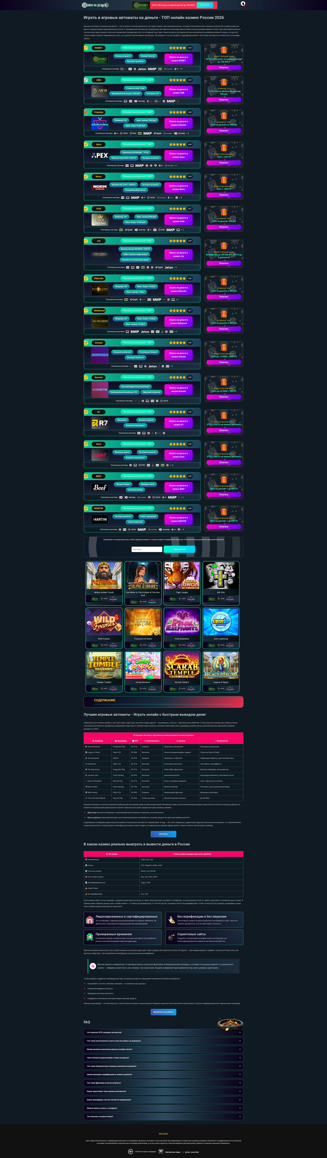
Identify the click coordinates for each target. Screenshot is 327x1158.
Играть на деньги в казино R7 (178, 423)
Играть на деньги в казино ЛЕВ (178, 91)
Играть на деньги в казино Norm (178, 187)
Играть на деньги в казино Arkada (178, 355)
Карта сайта (163, 1133)
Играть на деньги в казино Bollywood (178, 322)
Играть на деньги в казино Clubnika (178, 123)
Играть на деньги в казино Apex (178, 155)
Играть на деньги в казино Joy (178, 254)
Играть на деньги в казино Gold (178, 220)
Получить (205, 5)
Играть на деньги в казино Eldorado (178, 289)
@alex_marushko (192, 1152)
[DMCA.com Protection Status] (161, 1151)
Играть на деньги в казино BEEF (178, 487)
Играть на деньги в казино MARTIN (178, 519)
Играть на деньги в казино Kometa (178, 389)
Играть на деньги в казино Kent (178, 455)
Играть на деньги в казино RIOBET (178, 59)
